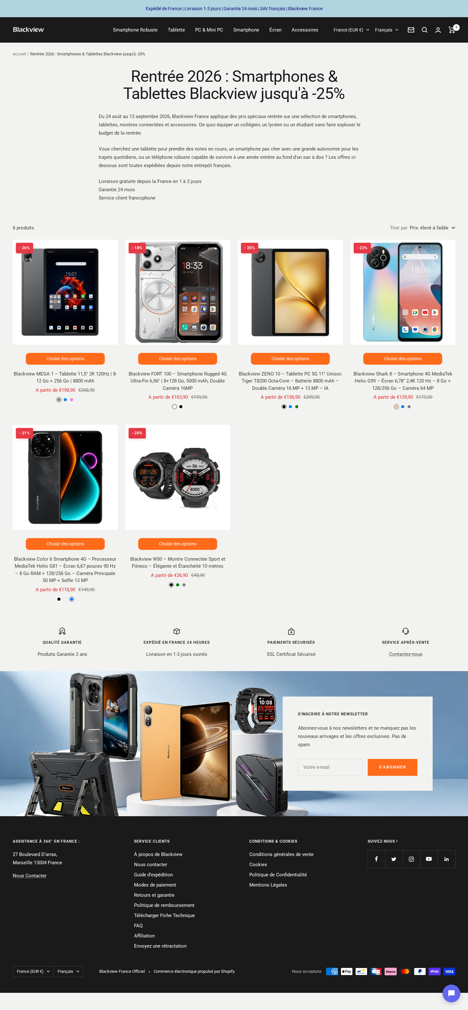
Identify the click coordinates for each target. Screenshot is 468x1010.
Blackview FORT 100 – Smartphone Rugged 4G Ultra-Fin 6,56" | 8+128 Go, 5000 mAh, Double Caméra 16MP (178, 381)
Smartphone (246, 30)
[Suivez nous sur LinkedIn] (446, 859)
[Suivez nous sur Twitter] (394, 859)
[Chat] (451, 993)
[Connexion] (438, 30)
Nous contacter (150, 864)
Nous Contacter (29, 876)
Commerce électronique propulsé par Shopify (194, 971)
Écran (275, 30)
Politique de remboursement (164, 905)
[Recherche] (425, 30)
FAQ (138, 926)
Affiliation (144, 936)
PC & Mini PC (209, 30)
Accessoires (305, 30)
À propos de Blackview (158, 854)
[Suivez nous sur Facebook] (376, 859)
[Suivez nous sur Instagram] (411, 859)
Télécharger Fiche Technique (164, 915)
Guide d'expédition (153, 875)
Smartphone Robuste (135, 30)
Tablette (176, 30)
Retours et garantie (154, 895)
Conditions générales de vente (281, 854)
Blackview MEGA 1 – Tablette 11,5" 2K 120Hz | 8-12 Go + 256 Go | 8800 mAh (65, 377)
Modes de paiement (155, 885)
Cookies (258, 864)
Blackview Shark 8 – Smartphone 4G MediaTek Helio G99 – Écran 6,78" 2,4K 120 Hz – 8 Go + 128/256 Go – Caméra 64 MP (402, 381)
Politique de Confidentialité (278, 875)
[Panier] (452, 30)
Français (383, 29)
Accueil (19, 54)
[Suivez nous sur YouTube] (429, 859)
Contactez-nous (405, 654)
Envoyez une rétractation (160, 946)
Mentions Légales (268, 885)
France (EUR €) (348, 29)
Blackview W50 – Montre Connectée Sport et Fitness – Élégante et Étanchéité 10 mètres (177, 562)
